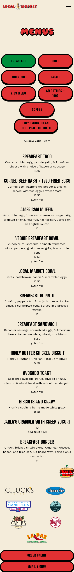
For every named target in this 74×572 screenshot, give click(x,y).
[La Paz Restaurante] (37, 538)
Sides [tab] (55, 61)
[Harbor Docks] (55, 506)
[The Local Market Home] (20, 6)
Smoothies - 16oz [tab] (55, 93)
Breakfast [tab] (18, 61)
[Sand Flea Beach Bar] (18, 506)
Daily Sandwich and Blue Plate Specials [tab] (36, 125)
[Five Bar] (55, 522)
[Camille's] (18, 522)
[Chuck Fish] (18, 490)
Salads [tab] (55, 77)
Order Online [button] (37, 555)
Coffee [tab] (37, 109)
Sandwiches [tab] (18, 77)
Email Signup (37, 566)
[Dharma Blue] (55, 490)
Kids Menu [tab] (18, 93)
